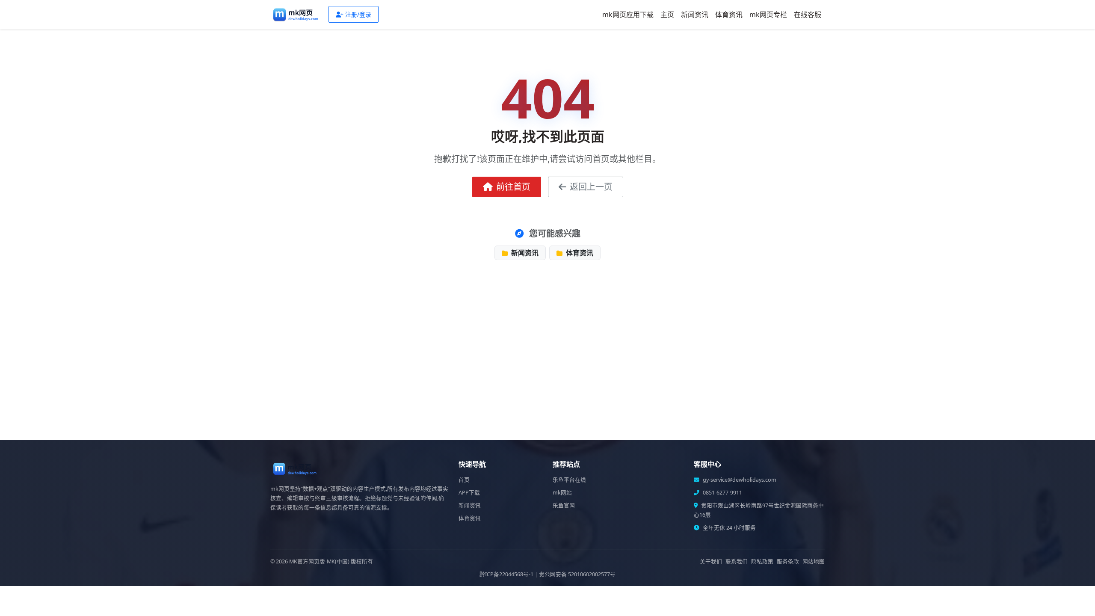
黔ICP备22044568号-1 (506, 574)
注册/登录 (358, 14)
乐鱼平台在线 (569, 479)
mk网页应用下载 (628, 14)
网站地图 (813, 561)
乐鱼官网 (564, 505)
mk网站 (562, 492)
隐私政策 (762, 561)
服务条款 (788, 561)
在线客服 (807, 14)
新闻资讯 (694, 14)
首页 (464, 479)
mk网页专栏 (768, 14)
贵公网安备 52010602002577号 (577, 574)
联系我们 (736, 561)
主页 (667, 14)
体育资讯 (729, 14)
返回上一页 (591, 186)
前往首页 (513, 186)
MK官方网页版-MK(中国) (319, 561)
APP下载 (469, 492)
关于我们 (711, 561)
